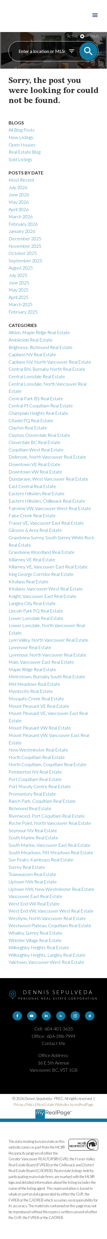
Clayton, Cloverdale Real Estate (39, 435)
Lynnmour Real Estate (30, 647)
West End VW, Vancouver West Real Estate (51, 910)
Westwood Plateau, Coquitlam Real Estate (50, 925)
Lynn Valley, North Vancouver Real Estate (48, 640)
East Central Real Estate (32, 486)
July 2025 (18, 275)
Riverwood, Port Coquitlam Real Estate (47, 815)
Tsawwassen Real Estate (32, 874)
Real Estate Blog (25, 151)
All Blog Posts (22, 129)
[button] (17, 1015)
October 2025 (23, 253)
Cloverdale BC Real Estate (34, 442)
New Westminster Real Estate (38, 749)
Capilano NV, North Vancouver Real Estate (50, 361)
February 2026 (23, 224)
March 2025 (21, 304)
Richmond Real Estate (30, 808)
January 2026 (22, 231)
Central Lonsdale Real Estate (37, 376)
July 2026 (18, 187)
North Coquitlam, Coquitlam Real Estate (47, 764)
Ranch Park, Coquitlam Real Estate (42, 801)
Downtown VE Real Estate (34, 464)
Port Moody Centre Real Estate (40, 786)
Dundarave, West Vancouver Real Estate (48, 478)
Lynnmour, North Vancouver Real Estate (47, 654)
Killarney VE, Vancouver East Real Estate (48, 566)
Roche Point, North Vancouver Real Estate (50, 823)
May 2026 (19, 202)
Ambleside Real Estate (31, 339)
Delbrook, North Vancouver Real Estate (47, 456)
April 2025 (19, 297)
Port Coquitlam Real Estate (35, 779)
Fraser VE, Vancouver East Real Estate (46, 523)
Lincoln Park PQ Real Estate (36, 610)
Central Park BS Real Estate (36, 398)
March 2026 (21, 216)
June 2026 (19, 194)
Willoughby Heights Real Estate (39, 947)
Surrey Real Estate (27, 867)
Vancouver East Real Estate (35, 896)
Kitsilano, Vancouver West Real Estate (46, 588)
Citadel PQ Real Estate (31, 420)
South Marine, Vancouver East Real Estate (49, 845)
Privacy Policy (24, 1104)
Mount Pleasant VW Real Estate (40, 727)
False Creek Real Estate (32, 515)
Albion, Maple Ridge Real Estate (39, 332)
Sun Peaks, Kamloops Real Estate (41, 859)
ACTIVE (72, 36)
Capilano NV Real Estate (32, 354)
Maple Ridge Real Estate (32, 669)
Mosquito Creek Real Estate (36, 698)
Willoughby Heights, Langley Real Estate (47, 955)
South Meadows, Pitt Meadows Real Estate (51, 852)
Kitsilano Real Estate (29, 581)
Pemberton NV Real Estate (35, 771)
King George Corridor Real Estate (41, 574)
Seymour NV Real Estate (33, 830)
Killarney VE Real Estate (32, 559)
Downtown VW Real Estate (35, 471)
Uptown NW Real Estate (33, 881)
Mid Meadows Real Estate (34, 684)
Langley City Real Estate (32, 603)
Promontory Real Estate (32, 793)
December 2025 (25, 238)
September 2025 (25, 260)
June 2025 (19, 282)
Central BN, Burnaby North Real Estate (47, 369)
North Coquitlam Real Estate (37, 757)
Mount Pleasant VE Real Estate (39, 706)
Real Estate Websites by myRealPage (65, 1104)
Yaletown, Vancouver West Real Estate (46, 962)
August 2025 (21, 267)
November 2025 (25, 246)
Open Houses (22, 144)
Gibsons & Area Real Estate (35, 530)
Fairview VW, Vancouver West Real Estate (50, 508)
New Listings (21, 137)
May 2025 (19, 289)
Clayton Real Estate (28, 427)
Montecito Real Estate (31, 691)
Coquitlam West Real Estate (36, 449)
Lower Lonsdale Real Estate (36, 618)
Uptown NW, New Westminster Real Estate (51, 889)
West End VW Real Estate (34, 903)
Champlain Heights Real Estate (38, 413)
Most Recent (21, 180)
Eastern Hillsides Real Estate (36, 493)
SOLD (94, 36)
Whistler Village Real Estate (35, 940)
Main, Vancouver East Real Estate (41, 662)
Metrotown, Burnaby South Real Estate (47, 676)
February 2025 (23, 311)
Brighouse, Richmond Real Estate (40, 347)
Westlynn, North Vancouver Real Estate (47, 918)
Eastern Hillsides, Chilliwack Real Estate (47, 500)
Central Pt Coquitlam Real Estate (41, 405)
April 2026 (19, 209)
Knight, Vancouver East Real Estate (42, 596)
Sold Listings (20, 159)
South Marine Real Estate (33, 837)
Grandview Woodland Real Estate (41, 552)
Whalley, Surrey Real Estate (35, 932)
